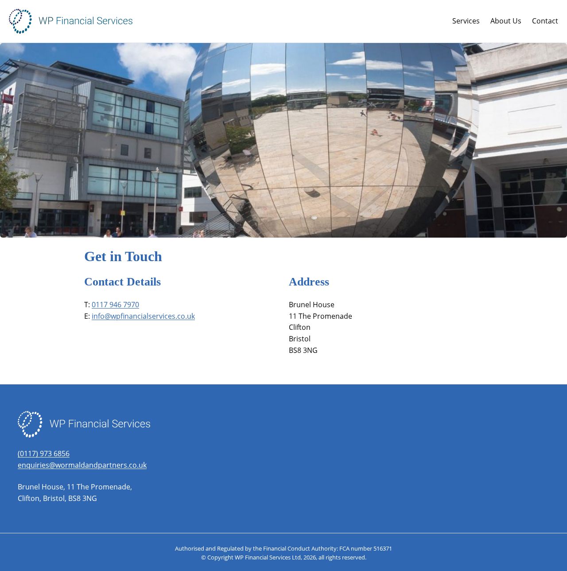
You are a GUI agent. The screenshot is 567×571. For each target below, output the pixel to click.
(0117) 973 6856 (44, 453)
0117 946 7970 (115, 304)
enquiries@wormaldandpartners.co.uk (82, 465)
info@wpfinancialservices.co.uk (143, 316)
